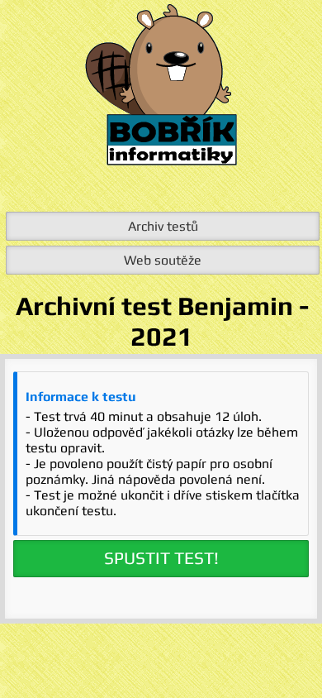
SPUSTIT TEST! (161, 558)
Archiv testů (163, 226)
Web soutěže (162, 260)
